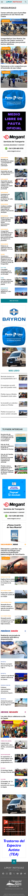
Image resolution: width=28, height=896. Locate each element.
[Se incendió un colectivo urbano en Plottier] (23, 401)
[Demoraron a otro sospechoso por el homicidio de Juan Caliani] (14, 70)
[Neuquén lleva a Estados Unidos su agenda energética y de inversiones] (21, 602)
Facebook (3, 874)
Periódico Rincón (7, 643)
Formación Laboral (6, 740)
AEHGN (3, 254)
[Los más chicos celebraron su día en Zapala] (14, 720)
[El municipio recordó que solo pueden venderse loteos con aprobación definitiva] (23, 384)
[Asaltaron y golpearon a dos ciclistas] (21, 288)
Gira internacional (6, 602)
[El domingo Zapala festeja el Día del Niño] (21, 768)
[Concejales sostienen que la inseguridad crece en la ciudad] (21, 267)
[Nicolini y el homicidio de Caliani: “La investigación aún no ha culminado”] (21, 157)
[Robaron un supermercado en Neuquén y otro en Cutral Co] (21, 244)
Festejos (3, 768)
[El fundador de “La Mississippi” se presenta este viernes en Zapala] (21, 779)
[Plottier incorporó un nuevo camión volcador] (23, 410)
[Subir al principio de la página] (14, 861)
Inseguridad (6, 48)
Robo (2, 277)
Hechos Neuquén (7, 722)
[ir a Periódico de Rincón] (9, 631)
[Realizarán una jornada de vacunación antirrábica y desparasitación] (14, 641)
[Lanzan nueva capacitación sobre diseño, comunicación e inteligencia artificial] (21, 741)
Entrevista (5, 558)
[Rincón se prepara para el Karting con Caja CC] (21, 661)
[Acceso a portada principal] (14, 2)
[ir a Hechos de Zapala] (9, 712)
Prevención (5, 20)
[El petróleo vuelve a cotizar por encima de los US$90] (21, 590)
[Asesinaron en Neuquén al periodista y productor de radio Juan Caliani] (21, 192)
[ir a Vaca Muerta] (9, 544)
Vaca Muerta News (6, 590)
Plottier (3, 267)
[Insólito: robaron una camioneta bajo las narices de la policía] (21, 277)
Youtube (18, 874)
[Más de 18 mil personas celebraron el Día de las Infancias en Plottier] (21, 444)
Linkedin (10, 874)
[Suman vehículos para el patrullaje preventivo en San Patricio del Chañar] (14, 19)
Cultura (3, 779)
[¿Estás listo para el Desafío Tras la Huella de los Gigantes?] (21, 699)
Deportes (3, 661)
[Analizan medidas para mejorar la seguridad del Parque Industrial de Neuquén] (21, 204)
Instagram (7, 874)
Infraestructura (5, 577)
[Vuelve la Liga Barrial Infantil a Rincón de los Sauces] (21, 673)
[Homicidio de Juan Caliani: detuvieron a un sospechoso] (21, 169)
